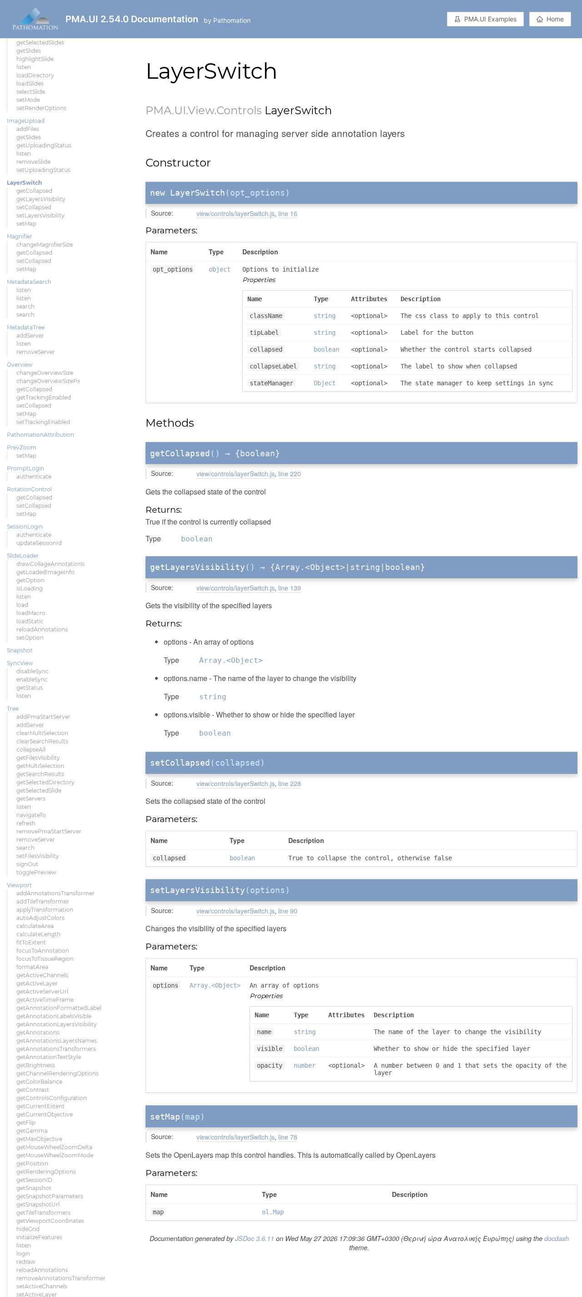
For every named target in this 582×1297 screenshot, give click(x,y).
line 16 (287, 213)
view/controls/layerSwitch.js (235, 213)
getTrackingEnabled (43, 397)
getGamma (32, 1130)
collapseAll (30, 749)
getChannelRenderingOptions (57, 1073)
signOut (27, 864)
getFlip (25, 1122)
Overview (20, 364)
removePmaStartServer (48, 831)
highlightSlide (35, 59)
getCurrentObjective (44, 1114)
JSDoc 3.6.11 (254, 1238)
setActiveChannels (41, 1286)
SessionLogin (25, 526)
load (22, 604)
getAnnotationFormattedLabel (58, 1007)
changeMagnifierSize (44, 244)
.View (200, 110)
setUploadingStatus (43, 170)
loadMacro (30, 613)
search (25, 306)
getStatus (29, 687)
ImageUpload (26, 120)
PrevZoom (21, 447)
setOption (30, 637)
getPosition (32, 1163)
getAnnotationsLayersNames (56, 1040)
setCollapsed (33, 207)
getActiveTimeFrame (45, 999)
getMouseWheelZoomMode (54, 1155)
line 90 (287, 910)
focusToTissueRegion (45, 958)
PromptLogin (25, 468)
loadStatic (30, 621)
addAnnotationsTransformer (55, 893)
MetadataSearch (29, 281)
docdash (556, 1238)
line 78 (287, 1136)
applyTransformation (44, 909)
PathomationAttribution (40, 434)
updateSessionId (39, 543)
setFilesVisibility (37, 856)
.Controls (238, 110)
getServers (30, 798)
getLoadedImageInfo (45, 572)
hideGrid (28, 1229)
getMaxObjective (39, 1139)
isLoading (29, 588)
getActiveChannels (42, 975)
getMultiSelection (40, 765)
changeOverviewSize (44, 372)
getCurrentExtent (40, 1106)
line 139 (289, 587)
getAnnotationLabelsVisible (53, 1016)
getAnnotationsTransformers (56, 1048)
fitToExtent (31, 942)
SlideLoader (23, 555)
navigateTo (31, 815)
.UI (179, 110)
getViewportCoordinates (50, 1220)
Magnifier (19, 236)
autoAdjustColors (40, 917)
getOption (30, 580)
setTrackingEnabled (43, 422)
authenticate (33, 476)
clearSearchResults (42, 741)
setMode (28, 99)
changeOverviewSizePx (48, 381)
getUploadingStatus (43, 145)
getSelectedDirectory (45, 782)
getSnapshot (33, 1188)
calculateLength (38, 934)
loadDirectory (35, 75)
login (23, 1253)
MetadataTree (26, 327)
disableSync (32, 671)
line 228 (289, 783)
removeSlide (33, 161)
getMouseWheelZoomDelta (54, 1147)
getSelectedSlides (40, 42)
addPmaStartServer (43, 716)
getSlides (28, 50)
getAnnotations (38, 1032)
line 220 (289, 473)
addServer (30, 335)
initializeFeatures (39, 1237)
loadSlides (30, 83)
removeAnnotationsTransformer (60, 1278)
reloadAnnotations (42, 629)
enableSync (32, 679)
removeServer (35, 351)
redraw (25, 1261)
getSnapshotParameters (49, 1196)
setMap (26, 223)
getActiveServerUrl (42, 991)
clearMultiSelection (42, 733)
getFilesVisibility (38, 757)
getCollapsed (34, 190)
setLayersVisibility (40, 215)
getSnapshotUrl (38, 1204)
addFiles (27, 129)
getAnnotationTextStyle (48, 1057)
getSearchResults (40, 774)
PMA (159, 110)
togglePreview (36, 872)
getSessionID (34, 1179)
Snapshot (20, 650)
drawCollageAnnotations (50, 563)
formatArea (32, 967)
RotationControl (29, 489)
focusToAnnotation (42, 950)
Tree (13, 708)
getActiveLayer (37, 983)
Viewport (19, 885)
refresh (25, 823)
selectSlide (30, 91)
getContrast (32, 1089)
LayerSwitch (24, 182)
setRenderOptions (41, 108)
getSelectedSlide (38, 790)
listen (23, 67)
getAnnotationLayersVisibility (56, 1024)
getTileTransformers (43, 1212)
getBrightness (35, 1065)
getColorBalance (39, 1081)
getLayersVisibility (40, 199)
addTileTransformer (42, 901)
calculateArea (35, 926)
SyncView (20, 663)
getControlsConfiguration (51, 1098)
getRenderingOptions (46, 1171)
